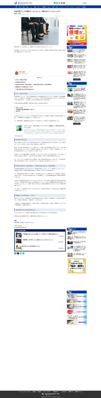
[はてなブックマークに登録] (23, 253)
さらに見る (77, 79)
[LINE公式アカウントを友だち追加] (57, 3)
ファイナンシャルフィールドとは (24, 391)
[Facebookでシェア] (15, 253)
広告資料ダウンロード (79, 391)
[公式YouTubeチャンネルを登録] (64, 3)
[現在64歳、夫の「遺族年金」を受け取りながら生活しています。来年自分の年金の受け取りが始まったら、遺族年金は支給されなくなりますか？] (70, 111)
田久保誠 (19, 13)
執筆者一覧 (71, 391)
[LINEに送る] (21, 253)
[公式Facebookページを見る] (61, 3)
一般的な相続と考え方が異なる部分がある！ (24, 89)
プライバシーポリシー (47, 391)
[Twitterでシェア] (18, 253)
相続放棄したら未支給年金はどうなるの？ (24, 86)
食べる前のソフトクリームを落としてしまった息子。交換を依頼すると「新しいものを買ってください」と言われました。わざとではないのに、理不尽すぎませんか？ (79, 119)
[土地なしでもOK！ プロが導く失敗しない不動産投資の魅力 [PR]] (77, 243)
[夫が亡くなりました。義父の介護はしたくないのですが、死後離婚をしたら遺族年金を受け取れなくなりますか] (70, 89)
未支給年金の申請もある (20, 82)
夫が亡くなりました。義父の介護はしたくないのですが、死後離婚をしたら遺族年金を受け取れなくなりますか (79, 90)
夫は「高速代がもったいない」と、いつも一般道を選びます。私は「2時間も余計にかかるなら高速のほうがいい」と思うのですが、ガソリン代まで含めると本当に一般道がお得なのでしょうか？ (79, 97)
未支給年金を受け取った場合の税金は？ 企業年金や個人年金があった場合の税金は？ (33, 84)
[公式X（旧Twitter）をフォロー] (59, 3)
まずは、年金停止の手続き (21, 79)
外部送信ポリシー (56, 391)
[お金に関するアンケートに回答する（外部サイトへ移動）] (77, 266)
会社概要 (34, 391)
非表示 (41, 77)
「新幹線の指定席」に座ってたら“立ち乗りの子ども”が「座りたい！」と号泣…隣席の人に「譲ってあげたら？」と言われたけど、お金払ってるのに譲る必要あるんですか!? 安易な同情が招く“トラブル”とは (79, 105)
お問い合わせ (64, 391)
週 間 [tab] (72, 86)
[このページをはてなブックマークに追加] (54, 3)
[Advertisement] (40, 62)
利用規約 (39, 391)
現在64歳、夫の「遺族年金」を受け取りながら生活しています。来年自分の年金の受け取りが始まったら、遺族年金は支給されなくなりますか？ (79, 112)
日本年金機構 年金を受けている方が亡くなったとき (24, 222)
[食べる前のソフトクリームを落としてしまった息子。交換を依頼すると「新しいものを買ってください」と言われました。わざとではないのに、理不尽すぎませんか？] (70, 118)
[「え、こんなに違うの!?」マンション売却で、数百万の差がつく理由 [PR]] (77, 256)
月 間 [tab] (81, 86)
